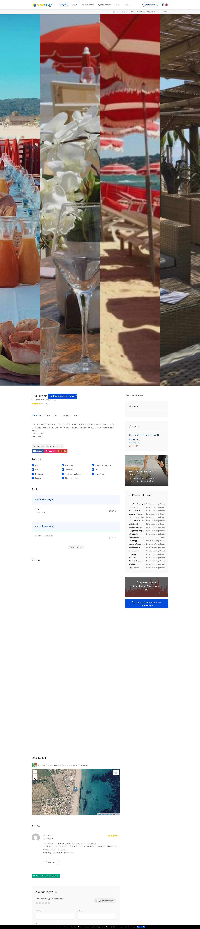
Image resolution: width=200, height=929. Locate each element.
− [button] (35, 775)
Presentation (37, 415)
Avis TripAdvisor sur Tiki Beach (47, 876)
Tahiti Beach (134, 557)
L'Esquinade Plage (136, 531)
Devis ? (117, 5)
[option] (130, 200)
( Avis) (47, 404)
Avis (75, 415)
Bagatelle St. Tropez (137, 504)
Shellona (132, 554)
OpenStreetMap (107, 814)
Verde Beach (134, 568)
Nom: (38, 911)
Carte (74, 5)
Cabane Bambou (135, 514)
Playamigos (133, 551)
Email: (80, 911)
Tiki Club (132, 564)
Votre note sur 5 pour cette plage (49, 899)
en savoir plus (129, 927)
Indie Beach (133, 524)
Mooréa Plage (134, 547)
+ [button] (35, 771)
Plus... (127, 5)
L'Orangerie (133, 534)
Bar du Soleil (134, 507)
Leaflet (99, 814)
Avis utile (52, 862)
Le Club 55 (133, 541)
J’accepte (141, 927)
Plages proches (87, 5)
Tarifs (47, 415)
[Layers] (116, 772)
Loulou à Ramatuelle (137, 544)
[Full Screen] (35, 778)
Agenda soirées (104, 5)
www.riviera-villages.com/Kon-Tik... (48, 446)
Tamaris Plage (134, 561)
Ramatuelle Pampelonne (44, 400)
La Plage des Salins (136, 537)
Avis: (38, 924)
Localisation (66, 415)
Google (63, 451)
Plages (63, 5)
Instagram (51, 451)
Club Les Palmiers (136, 521)
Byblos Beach (134, 510)
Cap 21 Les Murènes (136, 517)
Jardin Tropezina (135, 527)
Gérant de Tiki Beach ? (135, 396)
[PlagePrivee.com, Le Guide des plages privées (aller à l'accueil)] (42, 4)
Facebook (38, 451)
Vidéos (55, 415)
